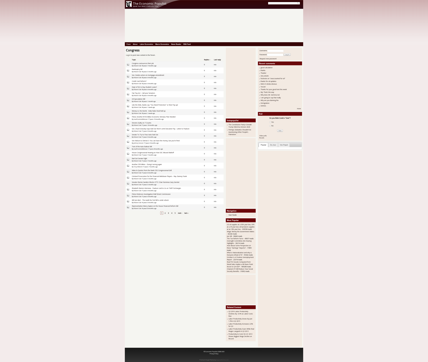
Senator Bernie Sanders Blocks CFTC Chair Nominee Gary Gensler (155, 182)
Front (129, 44)
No (272, 126)
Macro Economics (162, 44)
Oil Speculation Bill (138, 99)
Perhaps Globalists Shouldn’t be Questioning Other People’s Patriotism (239, 132)
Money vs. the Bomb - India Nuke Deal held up (149, 111)
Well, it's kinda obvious (269, 84)
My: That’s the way (267, 92)
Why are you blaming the (270, 100)
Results (261, 138)
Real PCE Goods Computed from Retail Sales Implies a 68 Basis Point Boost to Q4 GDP (240, 264)
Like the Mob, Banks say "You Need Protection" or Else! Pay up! (155, 105)
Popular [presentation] (263, 145)
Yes (272, 122)
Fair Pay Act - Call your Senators (143, 93)
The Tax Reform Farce (235, 238)
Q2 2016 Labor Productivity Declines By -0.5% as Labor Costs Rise (240, 313)
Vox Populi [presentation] (284, 145)
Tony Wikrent (138, 167)
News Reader (176, 44)
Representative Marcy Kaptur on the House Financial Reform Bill (155, 206)
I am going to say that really (271, 98)
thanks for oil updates (268, 81)
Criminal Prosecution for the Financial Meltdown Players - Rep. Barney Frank (159, 176)
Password (263, 54)
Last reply (217, 60)
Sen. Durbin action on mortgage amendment (148, 75)
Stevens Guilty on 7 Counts (141, 123)
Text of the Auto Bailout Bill (142, 146)
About (135, 44)
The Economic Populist (149, 3)
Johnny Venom (138, 143)
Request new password (268, 59)
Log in (128, 55)
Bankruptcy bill (137, 69)
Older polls (263, 136)
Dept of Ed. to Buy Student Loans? (144, 87)
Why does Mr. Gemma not (270, 95)
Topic (134, 60)
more (299, 108)
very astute (265, 76)
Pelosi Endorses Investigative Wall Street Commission (151, 194)
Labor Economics (146, 44)
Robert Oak (137, 66)
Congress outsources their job (143, 63)
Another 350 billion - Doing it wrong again (147, 164)
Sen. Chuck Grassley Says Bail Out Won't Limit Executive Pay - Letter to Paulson (160, 129)
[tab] (263, 145)
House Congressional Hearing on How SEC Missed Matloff (153, 152)
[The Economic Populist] (129, 6)
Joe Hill (229, 236)
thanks (263, 70)
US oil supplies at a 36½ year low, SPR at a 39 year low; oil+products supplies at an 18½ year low (241, 226)
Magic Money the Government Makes (240, 231)
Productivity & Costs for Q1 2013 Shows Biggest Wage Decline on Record (240, 336)
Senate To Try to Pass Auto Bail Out (145, 135)
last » (186, 213)
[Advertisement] (214, 25)
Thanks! (263, 73)
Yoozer (263, 87)
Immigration (265, 103)
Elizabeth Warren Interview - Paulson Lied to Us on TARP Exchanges (156, 188)
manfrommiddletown (141, 119)
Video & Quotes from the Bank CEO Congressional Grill (152, 170)
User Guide (233, 215)
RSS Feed (187, 44)
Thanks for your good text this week (274, 89)
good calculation (267, 67)
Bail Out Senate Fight (139, 158)
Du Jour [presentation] (273, 145)
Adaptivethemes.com (222, 360)
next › (180, 213)
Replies (206, 60)
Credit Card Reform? (139, 81)
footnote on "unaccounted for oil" (273, 78)
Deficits (263, 106)
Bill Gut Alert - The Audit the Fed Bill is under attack (150, 200)
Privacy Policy (214, 354)
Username (263, 50)
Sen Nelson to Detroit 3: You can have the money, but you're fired (156, 141)
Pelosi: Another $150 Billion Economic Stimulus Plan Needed (153, 117)
